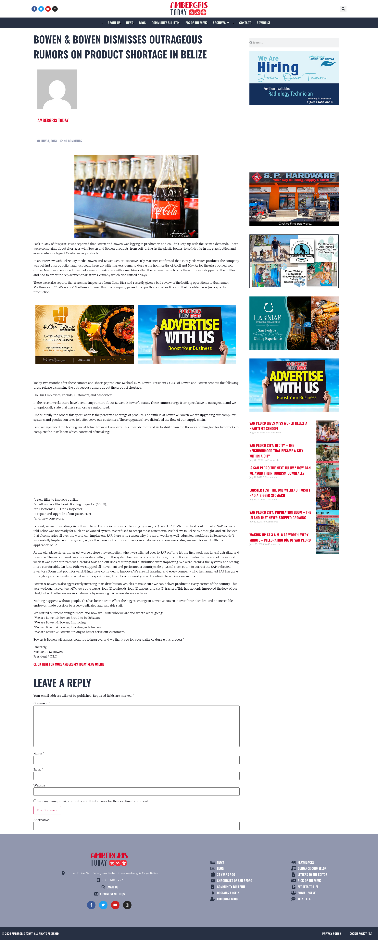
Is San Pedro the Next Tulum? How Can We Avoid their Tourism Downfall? (280, 470)
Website (39, 785)
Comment (41, 703)
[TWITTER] (41, 9)
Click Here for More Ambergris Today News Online (68, 664)
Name (38, 753)
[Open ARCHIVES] (228, 22)
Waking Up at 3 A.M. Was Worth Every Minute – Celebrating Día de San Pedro (280, 537)
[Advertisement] (136, 465)
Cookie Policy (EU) (361, 933)
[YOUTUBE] (48, 9)
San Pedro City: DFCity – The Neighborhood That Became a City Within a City (276, 450)
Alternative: (41, 819)
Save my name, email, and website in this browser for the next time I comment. (92, 801)
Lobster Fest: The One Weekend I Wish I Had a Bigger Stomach (279, 492)
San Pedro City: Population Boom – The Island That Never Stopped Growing (280, 515)
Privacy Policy (331, 933)
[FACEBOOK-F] (34, 9)
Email (38, 769)
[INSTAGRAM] (55, 9)
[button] (343, 9)
